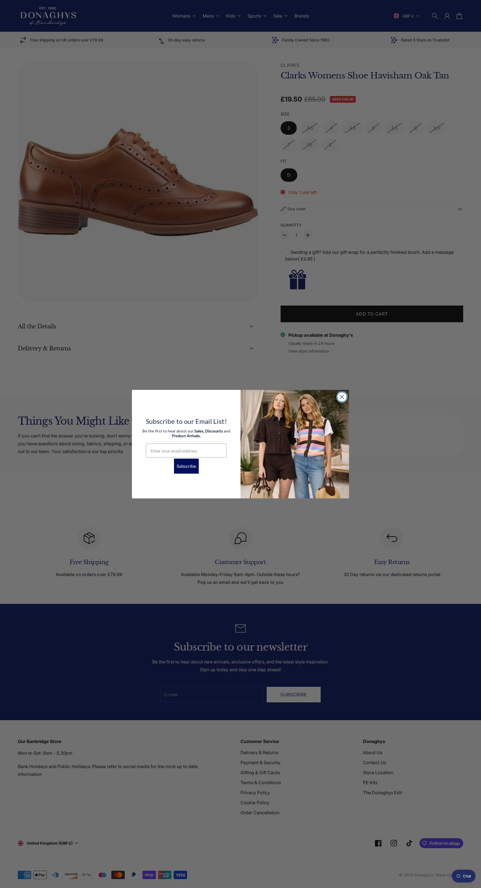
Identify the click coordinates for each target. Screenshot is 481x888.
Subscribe (186, 466)
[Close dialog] (342, 397)
